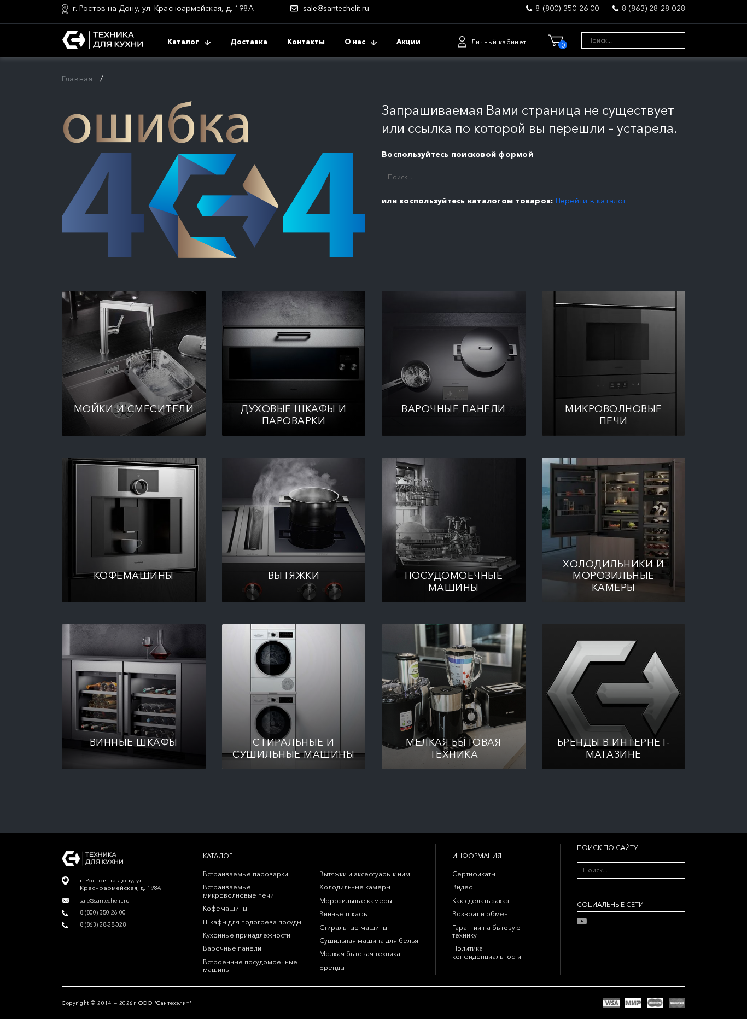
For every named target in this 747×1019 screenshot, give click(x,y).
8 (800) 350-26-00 (567, 8)
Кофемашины (225, 908)
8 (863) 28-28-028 (653, 8)
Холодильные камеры (354, 887)
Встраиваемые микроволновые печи (238, 891)
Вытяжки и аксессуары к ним (364, 874)
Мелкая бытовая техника (359, 954)
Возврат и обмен (480, 914)
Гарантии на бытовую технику (486, 931)
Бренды (332, 967)
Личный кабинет (499, 42)
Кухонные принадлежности (246, 935)
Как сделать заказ (480, 901)
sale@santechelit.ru (336, 8)
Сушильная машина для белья (368, 940)
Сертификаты (473, 874)
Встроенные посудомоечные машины (250, 966)
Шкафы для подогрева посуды (252, 922)
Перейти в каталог (591, 201)
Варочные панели (232, 948)
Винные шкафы (343, 914)
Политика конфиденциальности (486, 952)
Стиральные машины (353, 927)
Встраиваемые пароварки (245, 874)
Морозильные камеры (355, 901)
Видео (462, 887)
